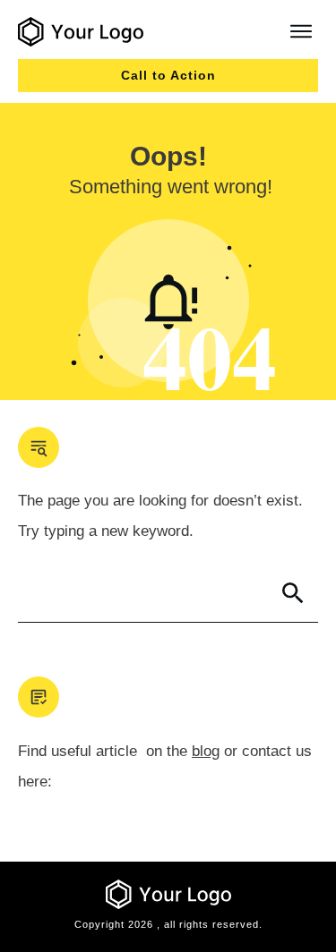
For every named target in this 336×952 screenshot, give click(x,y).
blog (206, 751)
